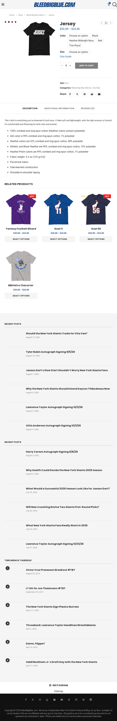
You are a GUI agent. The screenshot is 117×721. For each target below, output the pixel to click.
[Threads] (47, 699)
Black (95, 35)
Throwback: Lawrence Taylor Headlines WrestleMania (61, 625)
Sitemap (58, 691)
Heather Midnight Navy (81, 40)
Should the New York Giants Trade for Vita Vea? (56, 333)
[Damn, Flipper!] (14, 648)
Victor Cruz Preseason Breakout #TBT (50, 570)
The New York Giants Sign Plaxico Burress (52, 606)
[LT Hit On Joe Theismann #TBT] (14, 593)
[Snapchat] (83, 699)
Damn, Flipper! (35, 643)
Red (100, 40)
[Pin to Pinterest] (84, 94)
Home (11, 15)
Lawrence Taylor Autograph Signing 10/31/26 (55, 544)
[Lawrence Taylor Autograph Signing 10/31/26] (14, 548)
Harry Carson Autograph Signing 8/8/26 (52, 452)
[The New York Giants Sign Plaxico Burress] (14, 611)
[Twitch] (76, 699)
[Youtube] (62, 699)
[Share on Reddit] (92, 94)
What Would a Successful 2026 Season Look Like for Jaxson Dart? (68, 488)
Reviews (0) (88, 108)
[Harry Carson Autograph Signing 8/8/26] (14, 456)
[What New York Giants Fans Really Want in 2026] (14, 530)
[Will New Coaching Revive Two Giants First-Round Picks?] (14, 511)
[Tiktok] (69, 699)
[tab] (30, 108)
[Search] (113, 4)
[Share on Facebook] (70, 94)
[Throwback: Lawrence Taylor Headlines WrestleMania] (14, 630)
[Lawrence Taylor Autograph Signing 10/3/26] (14, 412)
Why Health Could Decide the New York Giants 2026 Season (64, 470)
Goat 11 (58, 228)
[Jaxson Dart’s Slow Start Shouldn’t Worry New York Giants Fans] (14, 375)
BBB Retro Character (21, 285)
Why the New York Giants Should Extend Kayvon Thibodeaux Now (68, 388)
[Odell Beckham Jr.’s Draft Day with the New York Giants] (14, 666)
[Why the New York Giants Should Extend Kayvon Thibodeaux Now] (14, 393)
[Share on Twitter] (77, 94)
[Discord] (91, 699)
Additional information (59, 108)
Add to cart (86, 65)
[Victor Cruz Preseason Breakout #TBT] (14, 574)
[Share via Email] (99, 94)
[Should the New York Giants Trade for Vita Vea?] (14, 338)
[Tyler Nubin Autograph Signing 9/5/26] (14, 356)
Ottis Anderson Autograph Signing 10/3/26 (53, 425)
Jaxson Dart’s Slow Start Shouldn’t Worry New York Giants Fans (67, 370)
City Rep (96, 88)
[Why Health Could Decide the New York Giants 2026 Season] (14, 475)
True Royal (75, 45)
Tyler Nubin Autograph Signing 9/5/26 (50, 352)
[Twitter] (33, 699)
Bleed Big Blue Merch (35, 15)
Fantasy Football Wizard (21, 228)
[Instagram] (40, 699)
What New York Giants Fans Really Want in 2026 (57, 525)
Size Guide (65, 56)
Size (62, 51)
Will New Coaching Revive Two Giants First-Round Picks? (62, 507)
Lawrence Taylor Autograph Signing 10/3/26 (54, 407)
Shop (20, 15)
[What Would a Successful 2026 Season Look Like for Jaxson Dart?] (14, 493)
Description (30, 108)
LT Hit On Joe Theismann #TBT (46, 588)
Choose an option (78, 35)
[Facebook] (26, 699)
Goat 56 (96, 228)
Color (63, 35)
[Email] (54, 699)
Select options (21, 239)
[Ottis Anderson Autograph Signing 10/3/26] (14, 430)
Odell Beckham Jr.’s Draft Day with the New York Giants (61, 662)
